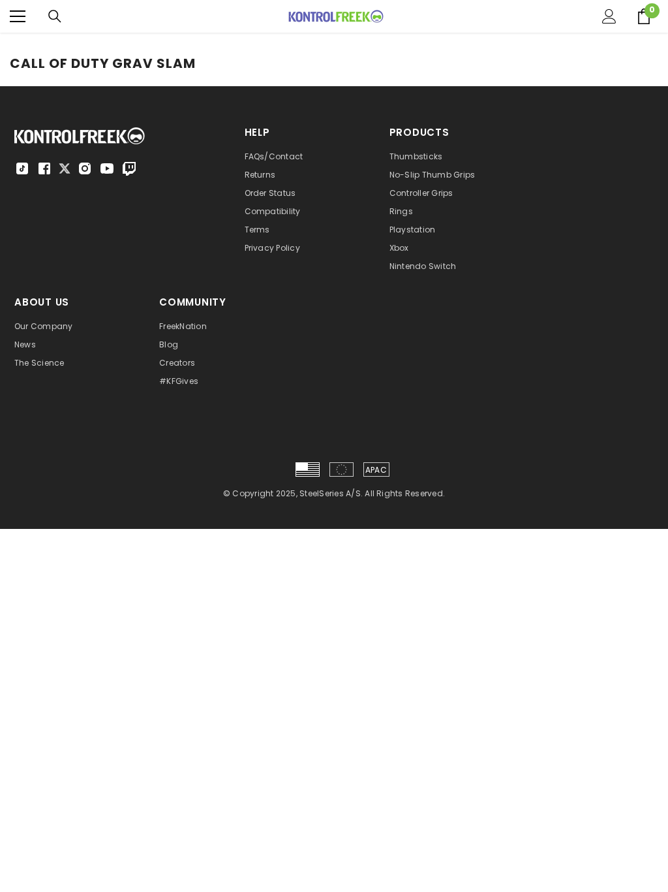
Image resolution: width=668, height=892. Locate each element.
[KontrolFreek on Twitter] (64, 167)
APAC (376, 469)
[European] (341, 469)
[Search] (55, 16)
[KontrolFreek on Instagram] (85, 168)
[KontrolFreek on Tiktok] (22, 168)
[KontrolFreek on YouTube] (107, 168)
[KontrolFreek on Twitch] (129, 168)
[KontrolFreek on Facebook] (44, 168)
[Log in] (609, 16)
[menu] (17, 16)
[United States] (308, 469)
